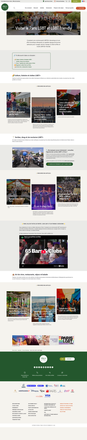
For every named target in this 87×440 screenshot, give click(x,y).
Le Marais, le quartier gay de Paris (17, 112)
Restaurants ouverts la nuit (19, 413)
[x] (52, 367)
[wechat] (46, 367)
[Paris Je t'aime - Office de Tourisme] (4, 7)
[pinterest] (43, 367)
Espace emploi (31, 405)
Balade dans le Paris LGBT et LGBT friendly (67, 309)
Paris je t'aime (14, 350)
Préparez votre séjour (17, 409)
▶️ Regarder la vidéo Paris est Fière (22, 65)
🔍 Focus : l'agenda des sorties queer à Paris (24, 63)
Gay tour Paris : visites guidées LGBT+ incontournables (42, 116)
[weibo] (50, 367)
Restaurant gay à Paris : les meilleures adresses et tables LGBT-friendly (18, 310)
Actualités (31, 409)
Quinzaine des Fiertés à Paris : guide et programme (68, 196)
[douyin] (48, 367)
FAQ (45, 412)
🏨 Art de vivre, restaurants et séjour (23, 67)
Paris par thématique (25, 350)
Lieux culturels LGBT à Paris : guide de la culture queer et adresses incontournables (67, 107)
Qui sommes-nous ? (32, 403)
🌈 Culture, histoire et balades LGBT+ (23, 59)
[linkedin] (39, 367)
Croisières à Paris (16, 411)
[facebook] (34, 367)
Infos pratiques (32, 413)
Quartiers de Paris (16, 417)
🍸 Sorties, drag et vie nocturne (22, 61)
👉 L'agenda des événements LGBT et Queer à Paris (59, 164)
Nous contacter (32, 415)
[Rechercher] (14, 8)
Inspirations (20, 350)
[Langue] (84, 1)
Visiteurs (69, 359)
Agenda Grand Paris (33, 411)
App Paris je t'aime (48, 1)
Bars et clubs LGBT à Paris (17, 199)
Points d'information (33, 407)
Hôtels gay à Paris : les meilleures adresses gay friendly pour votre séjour (43, 314)
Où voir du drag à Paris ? (43, 206)
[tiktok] (41, 367)
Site (62, 359)
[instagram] (37, 367)
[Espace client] (69, 1)
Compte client (47, 410)
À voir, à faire (15, 405)
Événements (15, 407)
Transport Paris (16, 419)
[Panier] (66, 1)
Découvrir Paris (16, 403)
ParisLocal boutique (60, 1)
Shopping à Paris (16, 415)
